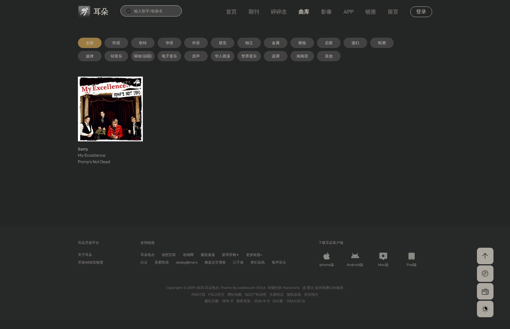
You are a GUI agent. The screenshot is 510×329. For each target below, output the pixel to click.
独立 (249, 43)
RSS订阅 (199, 294)
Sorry (83, 149)
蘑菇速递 (208, 255)
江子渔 (238, 262)
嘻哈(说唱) (143, 56)
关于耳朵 (85, 255)
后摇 (329, 43)
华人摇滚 (222, 56)
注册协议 (277, 294)
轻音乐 (116, 56)
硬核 (302, 43)
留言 (393, 11)
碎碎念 (279, 11)
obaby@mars (186, 262)
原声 (196, 56)
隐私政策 (294, 294)
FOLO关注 (216, 294)
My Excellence (91, 155)
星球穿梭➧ (230, 255)
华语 (169, 43)
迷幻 (355, 43)
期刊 (254, 11)
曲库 (304, 11)
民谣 (116, 43)
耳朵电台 (147, 255)
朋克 (222, 43)
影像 (326, 11)
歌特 (143, 43)
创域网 (188, 255)
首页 (231, 11)
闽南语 (302, 56)
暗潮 (382, 43)
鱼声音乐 (279, 262)
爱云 (311, 288)
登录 (421, 11)
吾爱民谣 (162, 262)
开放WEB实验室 (90, 262)
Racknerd (291, 288)
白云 (144, 262)
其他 (329, 56)
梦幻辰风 (258, 262)
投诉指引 (311, 294)
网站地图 (235, 294)
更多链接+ (254, 255)
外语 (196, 43)
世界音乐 (249, 56)
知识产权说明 (256, 294)
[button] (485, 273)
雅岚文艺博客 (215, 262)
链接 (370, 11)
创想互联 (169, 255)
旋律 (90, 56)
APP (349, 11)
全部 (90, 43)
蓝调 (275, 56)
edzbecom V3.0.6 (252, 288)
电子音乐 (169, 56)
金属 (275, 43)
